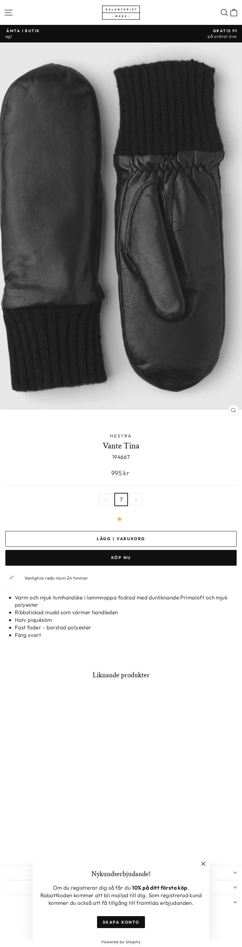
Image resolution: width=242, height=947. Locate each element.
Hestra (121, 436)
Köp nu (121, 557)
